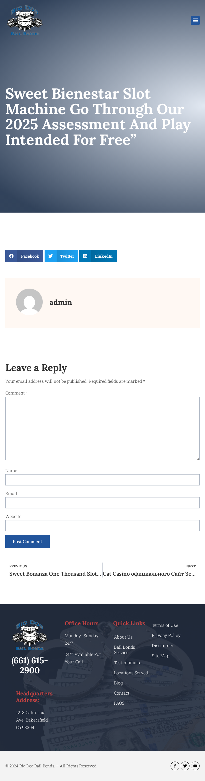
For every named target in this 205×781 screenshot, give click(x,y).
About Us (123, 637)
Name (11, 470)
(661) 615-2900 (29, 665)
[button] (195, 20)
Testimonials (127, 662)
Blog (118, 683)
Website (13, 516)
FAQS (119, 703)
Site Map (160, 655)
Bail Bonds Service (124, 649)
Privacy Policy (166, 635)
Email (11, 493)
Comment (16, 393)
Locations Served (131, 672)
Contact (121, 693)
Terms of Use (165, 625)
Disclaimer (163, 645)
